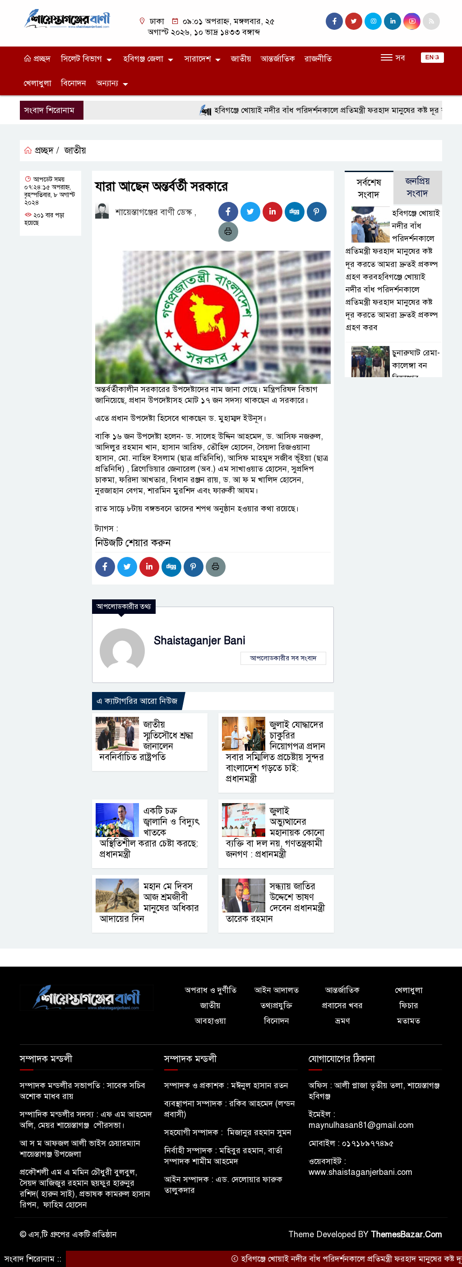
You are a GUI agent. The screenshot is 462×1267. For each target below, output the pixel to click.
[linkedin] (392, 21)
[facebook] (334, 21)
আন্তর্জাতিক (278, 59)
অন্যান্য (107, 83)
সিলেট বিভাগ (81, 59)
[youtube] (411, 21)
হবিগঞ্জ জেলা (143, 59)
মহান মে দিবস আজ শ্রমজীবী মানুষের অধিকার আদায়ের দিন (149, 903)
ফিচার (408, 1005)
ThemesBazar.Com (406, 1234)
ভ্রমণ (342, 1021)
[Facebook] (228, 212)
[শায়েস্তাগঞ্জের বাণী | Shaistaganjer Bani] (68, 18)
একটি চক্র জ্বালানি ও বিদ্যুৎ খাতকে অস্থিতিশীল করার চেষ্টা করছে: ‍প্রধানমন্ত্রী (150, 832)
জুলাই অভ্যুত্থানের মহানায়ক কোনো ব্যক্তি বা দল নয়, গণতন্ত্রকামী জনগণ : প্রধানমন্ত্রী (275, 832)
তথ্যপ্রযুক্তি (276, 1005)
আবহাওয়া (210, 1021)
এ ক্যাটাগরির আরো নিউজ (137, 701)
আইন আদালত (276, 990)
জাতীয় (241, 59)
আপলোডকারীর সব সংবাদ (283, 658)
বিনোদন (73, 83)
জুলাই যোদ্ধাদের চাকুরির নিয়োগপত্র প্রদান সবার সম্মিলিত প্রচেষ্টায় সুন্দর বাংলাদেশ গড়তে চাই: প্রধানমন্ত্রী (275, 752)
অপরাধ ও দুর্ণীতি (210, 990)
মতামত (408, 1021)
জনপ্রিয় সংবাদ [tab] (418, 187)
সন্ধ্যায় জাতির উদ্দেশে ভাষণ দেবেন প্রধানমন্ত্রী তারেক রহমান (275, 903)
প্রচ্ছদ (41, 59)
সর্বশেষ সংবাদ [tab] (369, 189)
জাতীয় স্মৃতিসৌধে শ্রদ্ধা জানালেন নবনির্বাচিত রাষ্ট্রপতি (146, 741)
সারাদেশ (198, 59)
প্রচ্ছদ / (45, 150)
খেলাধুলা (37, 83)
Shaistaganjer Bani (199, 640)
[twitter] (353, 21)
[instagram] (373, 21)
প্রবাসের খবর (342, 1005)
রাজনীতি (318, 59)
